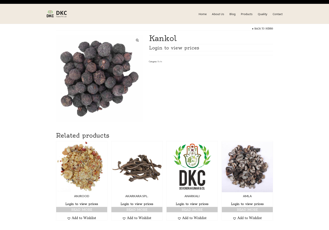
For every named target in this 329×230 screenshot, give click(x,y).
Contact (278, 14)
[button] (81, 217)
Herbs (269, 28)
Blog (232, 14)
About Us (218, 14)
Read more (81, 209)
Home (203, 14)
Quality (262, 14)
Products (246, 14)
